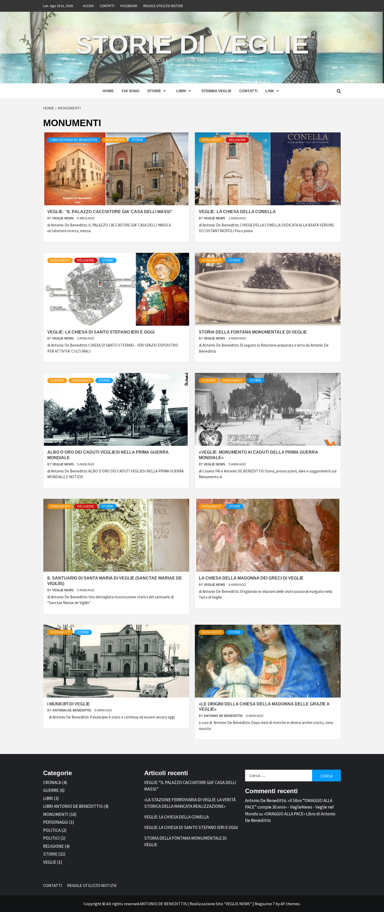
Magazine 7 (265, 903)
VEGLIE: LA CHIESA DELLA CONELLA (237, 211)
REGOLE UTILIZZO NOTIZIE (163, 5)
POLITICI (51, 838)
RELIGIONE (237, 140)
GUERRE (57, 380)
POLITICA (52, 830)
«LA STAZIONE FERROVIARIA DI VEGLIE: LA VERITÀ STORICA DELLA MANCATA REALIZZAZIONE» (190, 803)
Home (108, 91)
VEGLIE (49, 862)
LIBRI (181, 91)
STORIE (154, 91)
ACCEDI (88, 5)
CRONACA (52, 782)
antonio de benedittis (72, 710)
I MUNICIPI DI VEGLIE (68, 704)
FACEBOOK (128, 5)
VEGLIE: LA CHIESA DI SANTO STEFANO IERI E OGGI (100, 332)
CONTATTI (107, 5)
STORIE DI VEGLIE (192, 44)
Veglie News (63, 218)
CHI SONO (130, 91)
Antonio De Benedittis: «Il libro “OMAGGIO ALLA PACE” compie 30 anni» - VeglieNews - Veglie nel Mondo (289, 807)
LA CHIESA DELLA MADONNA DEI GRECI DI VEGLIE (251, 578)
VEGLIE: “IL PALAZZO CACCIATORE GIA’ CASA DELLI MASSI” (110, 211)
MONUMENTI (114, 140)
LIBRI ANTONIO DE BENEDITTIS (73, 140)
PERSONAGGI (55, 822)
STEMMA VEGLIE (216, 91)
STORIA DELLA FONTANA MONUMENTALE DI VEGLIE (253, 332)
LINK (269, 91)
